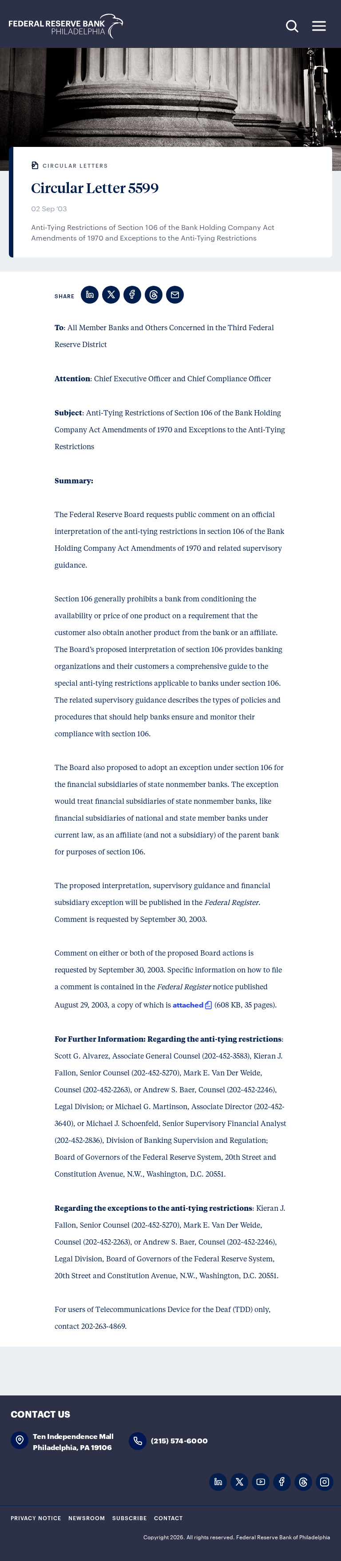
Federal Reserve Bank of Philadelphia (70, 26)
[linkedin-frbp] (218, 1482)
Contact (168, 1517)
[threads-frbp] (303, 1482)
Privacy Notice (36, 1517)
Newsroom (86, 1517)
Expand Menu (319, 26)
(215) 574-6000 (179, 1440)
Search (292, 26)
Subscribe (129, 1517)
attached (188, 1004)
